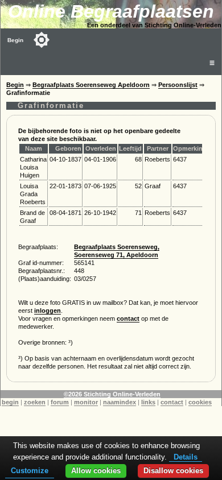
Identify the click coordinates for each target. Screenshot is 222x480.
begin (10, 402)
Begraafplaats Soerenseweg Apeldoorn (91, 84)
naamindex (119, 402)
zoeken (35, 402)
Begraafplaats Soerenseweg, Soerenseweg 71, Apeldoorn (116, 250)
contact (128, 318)
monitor (86, 402)
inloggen (47, 310)
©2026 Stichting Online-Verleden (112, 394)
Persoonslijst (178, 84)
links (148, 402)
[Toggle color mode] (41, 39)
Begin (15, 40)
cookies (200, 402)
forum (60, 402)
